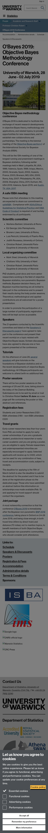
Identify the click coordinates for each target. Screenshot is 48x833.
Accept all (24, 815)
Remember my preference (24, 821)
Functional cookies (18, 796)
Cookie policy (38, 787)
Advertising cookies (19, 802)
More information (24, 827)
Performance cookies (20, 807)
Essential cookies (18, 791)
